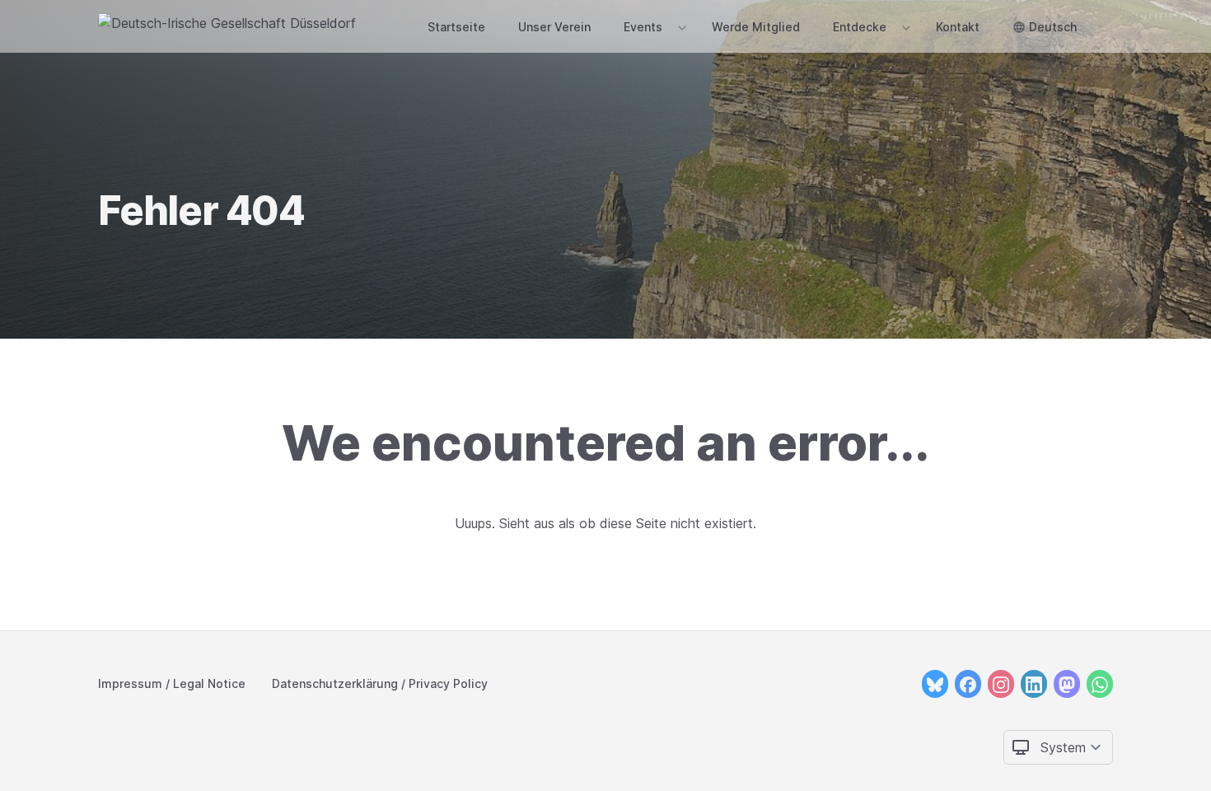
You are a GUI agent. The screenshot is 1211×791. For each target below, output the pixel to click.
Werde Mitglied (756, 27)
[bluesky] (935, 683)
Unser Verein (554, 27)
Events (643, 27)
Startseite (456, 27)
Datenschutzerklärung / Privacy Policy (380, 683)
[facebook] (968, 683)
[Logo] (227, 26)
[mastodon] (1067, 683)
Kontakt (958, 27)
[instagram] (1001, 683)
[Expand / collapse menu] (680, 27)
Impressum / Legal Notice (171, 683)
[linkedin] (1034, 683)
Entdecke (859, 27)
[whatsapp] (1100, 683)
